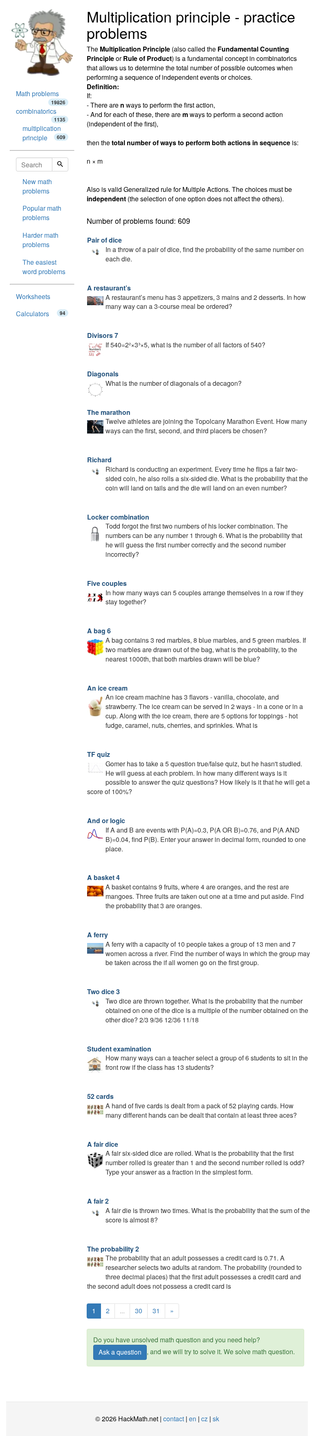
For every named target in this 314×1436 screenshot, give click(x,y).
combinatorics (40, 113)
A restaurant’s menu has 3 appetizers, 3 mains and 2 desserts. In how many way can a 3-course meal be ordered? (196, 297)
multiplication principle (43, 133)
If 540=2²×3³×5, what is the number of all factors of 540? (176, 340)
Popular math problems (41, 212)
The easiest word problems (43, 266)
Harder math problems (40, 239)
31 (156, 1310)
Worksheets (33, 296)
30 (138, 1310)
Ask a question (120, 1352)
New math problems (37, 186)
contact (173, 1418)
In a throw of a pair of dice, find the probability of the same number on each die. (195, 249)
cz (204, 1418)
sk (216, 1418)
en (192, 1418)
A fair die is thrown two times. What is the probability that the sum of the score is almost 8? (198, 1210)
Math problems (40, 96)
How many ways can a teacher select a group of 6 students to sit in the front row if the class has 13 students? (197, 1058)
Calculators (40, 313)
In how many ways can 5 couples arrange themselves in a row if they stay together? (195, 592)
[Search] (60, 164)
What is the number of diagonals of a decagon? (164, 378)
